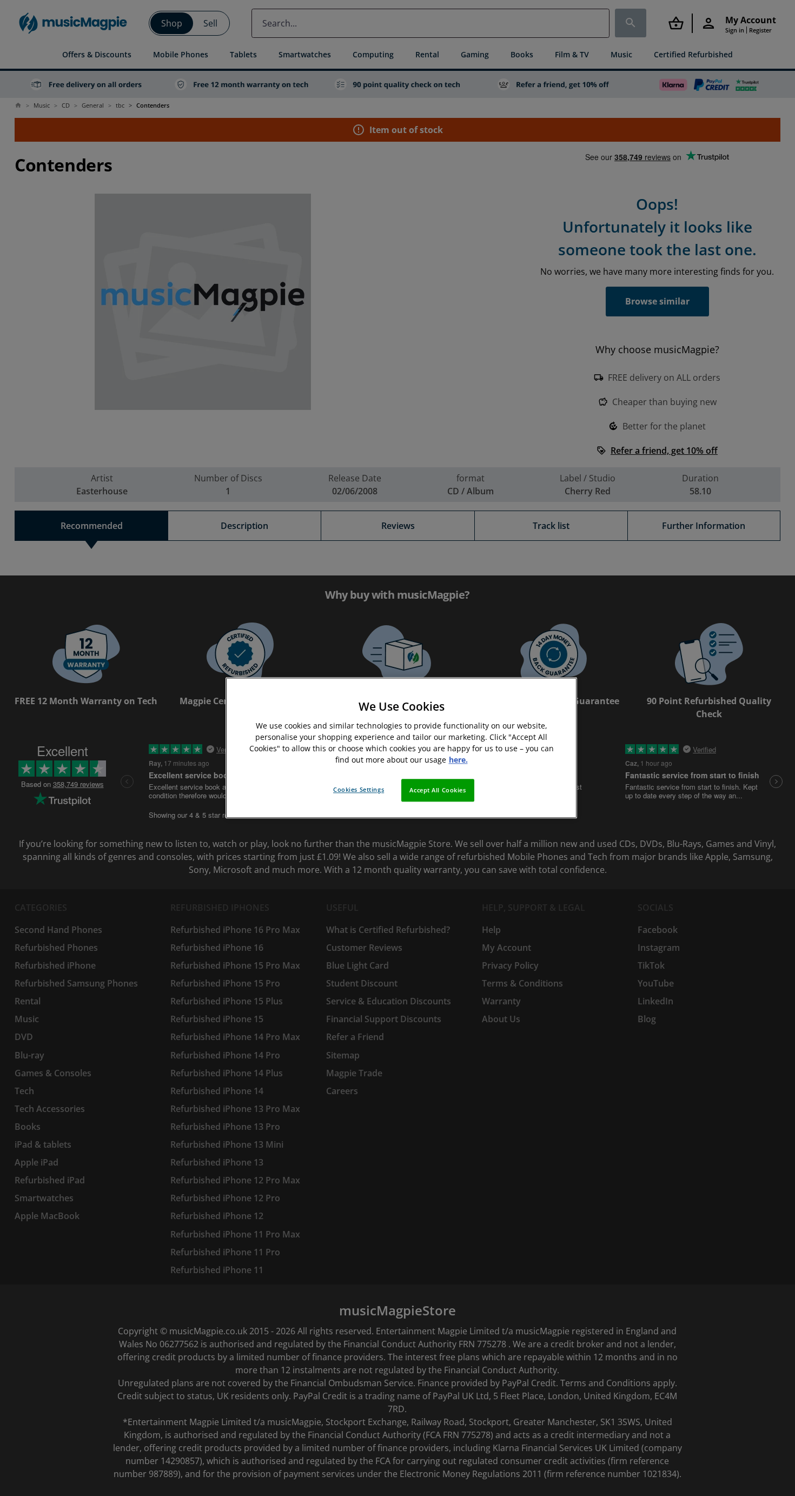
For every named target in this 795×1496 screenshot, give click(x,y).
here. (458, 760)
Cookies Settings (358, 790)
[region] (401, 747)
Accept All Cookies (437, 790)
